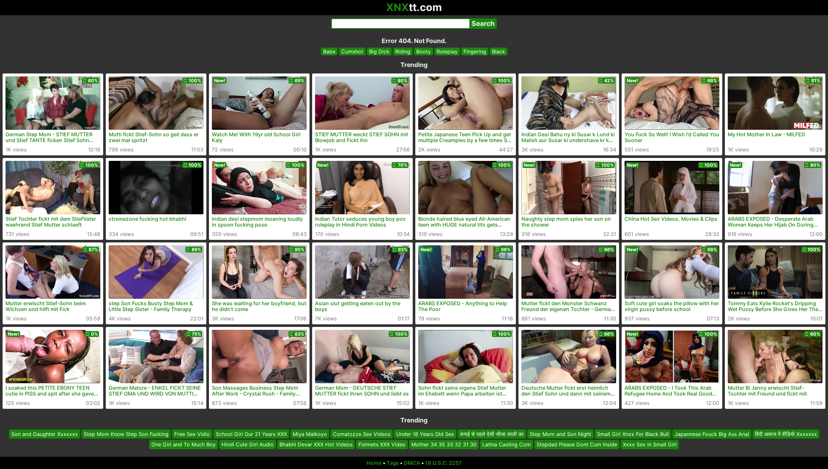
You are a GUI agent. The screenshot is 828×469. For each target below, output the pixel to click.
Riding (402, 51)
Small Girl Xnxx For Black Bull (633, 434)
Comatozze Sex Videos (361, 434)
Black (498, 51)
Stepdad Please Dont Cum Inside (577, 444)
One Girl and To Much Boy (183, 444)
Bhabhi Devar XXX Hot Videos (316, 444)
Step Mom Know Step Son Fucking (126, 434)
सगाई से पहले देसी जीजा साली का (492, 434)
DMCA (412, 463)
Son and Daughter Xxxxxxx (44, 434)
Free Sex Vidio (192, 434)
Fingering (474, 51)
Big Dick (379, 51)
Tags (393, 463)
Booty (423, 51)
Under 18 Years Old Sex (425, 434)
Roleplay (447, 51)
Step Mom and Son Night (560, 434)
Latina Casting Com (506, 444)
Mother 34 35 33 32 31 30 (443, 444)
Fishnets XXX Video (382, 444)
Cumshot (352, 51)
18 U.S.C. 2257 (443, 463)
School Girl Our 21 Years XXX (251, 434)
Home (374, 463)
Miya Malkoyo (310, 434)
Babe (329, 51)
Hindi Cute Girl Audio (248, 444)
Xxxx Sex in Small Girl (650, 444)
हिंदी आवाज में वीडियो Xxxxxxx (786, 434)
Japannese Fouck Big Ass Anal (712, 434)
